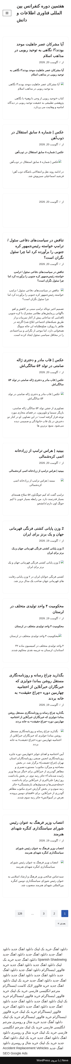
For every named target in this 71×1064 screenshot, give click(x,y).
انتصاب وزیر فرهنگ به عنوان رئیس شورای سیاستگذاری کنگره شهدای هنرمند (37, 828)
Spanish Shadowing (52, 959)
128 (20, 913)
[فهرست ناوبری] (7, 13)
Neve (65, 1060)
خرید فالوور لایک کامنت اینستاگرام (26, 985)
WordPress (43, 1060)
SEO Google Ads (15, 1053)
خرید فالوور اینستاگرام (25, 996)
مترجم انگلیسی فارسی (44, 991)
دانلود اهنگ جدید (22, 949)
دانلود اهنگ (60, 949)
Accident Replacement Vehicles (26, 1048)
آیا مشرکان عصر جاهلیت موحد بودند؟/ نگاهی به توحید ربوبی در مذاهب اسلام (39, 50)
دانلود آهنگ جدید (51, 1022)
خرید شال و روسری (26, 1022)
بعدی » (62, 923)
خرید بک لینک (43, 949)
